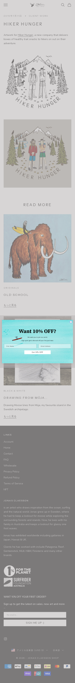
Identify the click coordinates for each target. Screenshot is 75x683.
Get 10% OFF (37, 352)
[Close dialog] (71, 322)
